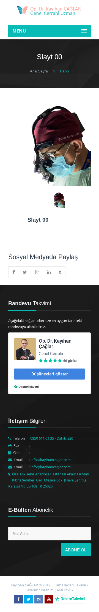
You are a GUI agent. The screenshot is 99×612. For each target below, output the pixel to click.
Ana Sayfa (39, 71)
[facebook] (18, 599)
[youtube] (49, 599)
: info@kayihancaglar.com (50, 459)
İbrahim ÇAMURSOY (57, 589)
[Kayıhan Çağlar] (49, 11)
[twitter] (28, 599)
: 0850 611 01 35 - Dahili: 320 (51, 438)
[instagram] (38, 599)
